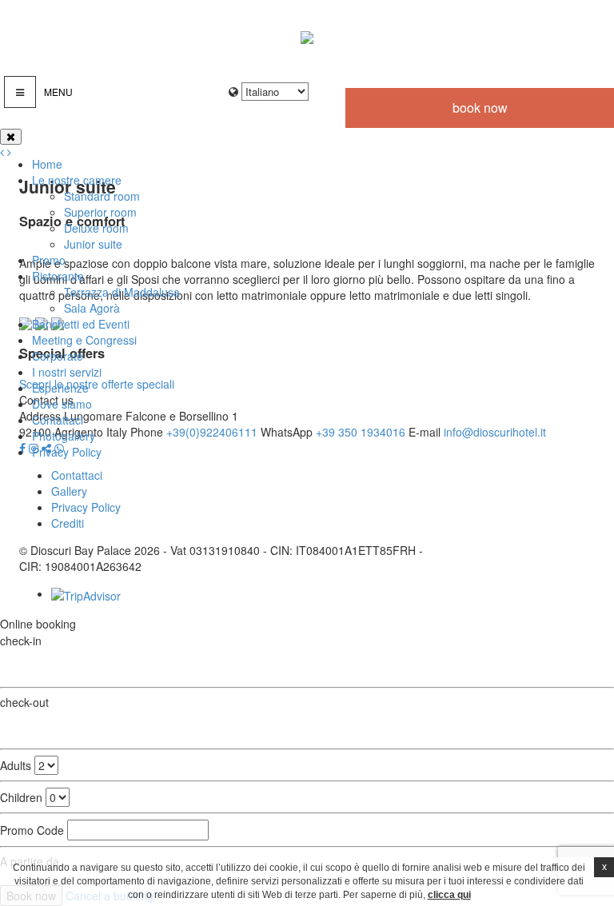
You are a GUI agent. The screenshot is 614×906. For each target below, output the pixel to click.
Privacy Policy (67, 452)
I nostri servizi (67, 372)
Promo (49, 260)
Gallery (69, 491)
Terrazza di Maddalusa (122, 292)
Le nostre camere (77, 180)
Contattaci (57, 420)
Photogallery (63, 436)
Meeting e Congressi (84, 340)
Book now (480, 107)
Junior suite (93, 244)
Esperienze (60, 388)
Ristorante (58, 276)
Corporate (57, 356)
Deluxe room (96, 228)
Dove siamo (62, 404)
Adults (15, 765)
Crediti (67, 523)
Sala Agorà (92, 308)
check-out (24, 702)
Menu (58, 91)
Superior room (100, 212)
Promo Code (32, 830)
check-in (21, 641)
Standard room (102, 196)
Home (47, 164)
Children (21, 797)
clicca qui (449, 894)
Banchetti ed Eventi (81, 324)
